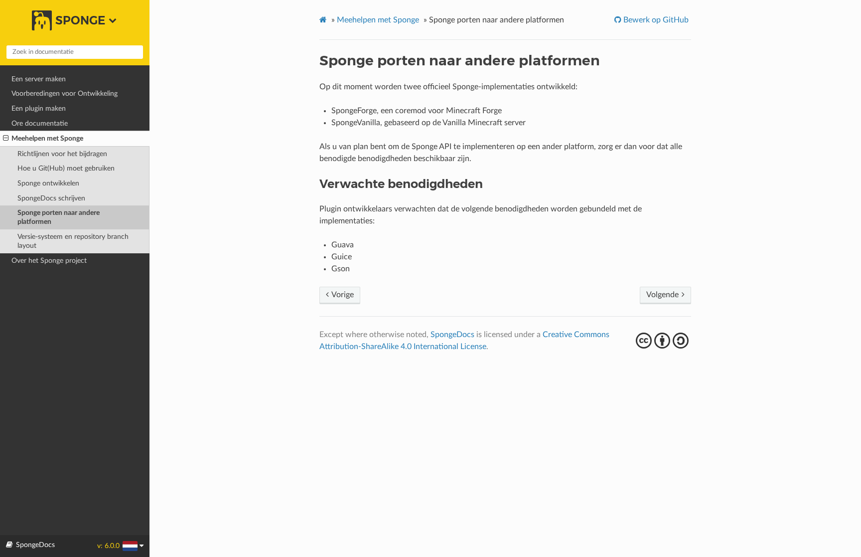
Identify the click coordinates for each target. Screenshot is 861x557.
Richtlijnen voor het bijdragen (62, 154)
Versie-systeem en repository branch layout (73, 241)
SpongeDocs (452, 335)
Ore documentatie (39, 123)
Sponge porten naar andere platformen (58, 217)
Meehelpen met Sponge (47, 138)
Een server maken (38, 79)
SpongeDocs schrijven (51, 198)
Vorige (342, 295)
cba (663, 341)
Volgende (663, 295)
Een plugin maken (38, 108)
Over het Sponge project (49, 260)
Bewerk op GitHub (655, 20)
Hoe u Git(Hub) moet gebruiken (66, 168)
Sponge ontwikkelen (48, 183)
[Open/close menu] (5, 138)
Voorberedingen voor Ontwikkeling (64, 93)
